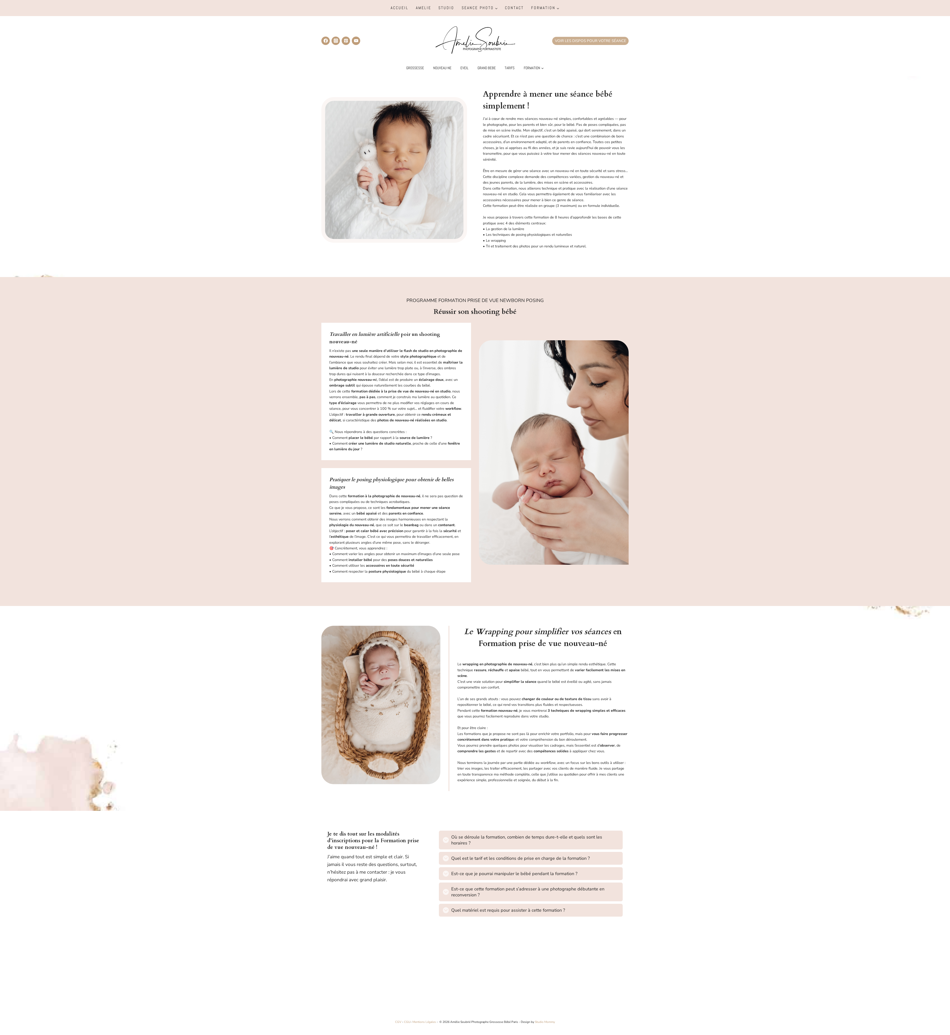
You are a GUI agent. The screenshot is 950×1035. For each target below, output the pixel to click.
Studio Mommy (545, 1022)
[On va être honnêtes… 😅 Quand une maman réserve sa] (513, 978)
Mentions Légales (424, 1022)
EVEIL (464, 67)
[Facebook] (325, 41)
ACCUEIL (399, 7)
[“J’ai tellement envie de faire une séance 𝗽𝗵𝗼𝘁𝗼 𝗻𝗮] (358, 978)
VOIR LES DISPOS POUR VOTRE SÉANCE (590, 40)
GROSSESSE (415, 67)
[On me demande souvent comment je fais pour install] (591, 978)
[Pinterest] (346, 41)
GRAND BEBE (486, 67)
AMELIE (423, 7)
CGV (398, 1022)
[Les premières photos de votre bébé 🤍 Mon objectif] (436, 978)
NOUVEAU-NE (442, 67)
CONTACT (514, 7)
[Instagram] (336, 41)
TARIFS (510, 67)
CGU (407, 1022)
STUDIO (446, 7)
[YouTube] (356, 41)
